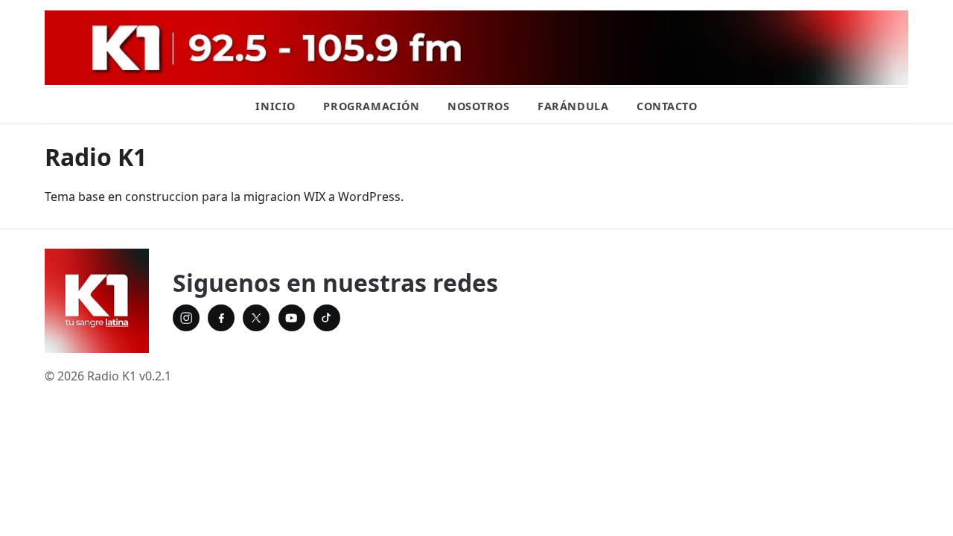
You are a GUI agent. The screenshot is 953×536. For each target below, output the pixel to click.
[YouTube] (291, 317)
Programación (371, 106)
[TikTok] (326, 317)
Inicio (275, 106)
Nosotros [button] (478, 106)
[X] (256, 317)
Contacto (667, 106)
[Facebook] (221, 317)
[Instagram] (186, 317)
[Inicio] (97, 301)
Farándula (573, 106)
